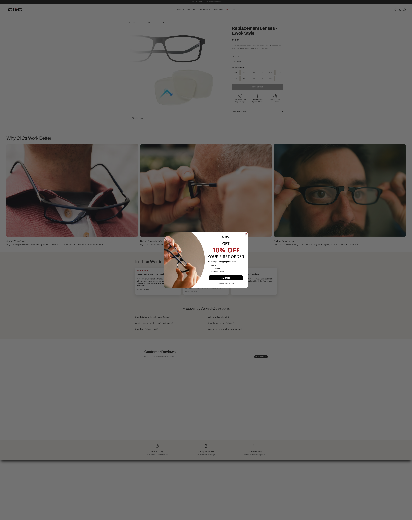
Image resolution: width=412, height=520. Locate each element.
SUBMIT (225, 277)
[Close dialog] (246, 234)
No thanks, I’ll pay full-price (226, 283)
